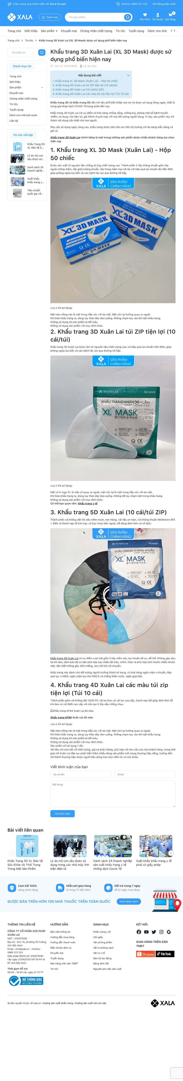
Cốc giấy (98, 937)
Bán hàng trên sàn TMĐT (64, 963)
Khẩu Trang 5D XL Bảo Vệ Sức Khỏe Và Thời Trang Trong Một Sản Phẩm (36, 146)
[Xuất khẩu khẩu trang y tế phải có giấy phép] (17, 181)
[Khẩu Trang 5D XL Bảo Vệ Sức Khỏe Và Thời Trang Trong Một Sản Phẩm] (17, 146)
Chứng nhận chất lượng (96, 31)
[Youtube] (146, 932)
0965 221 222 (15, 952)
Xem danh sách (129, 901)
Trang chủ (14, 31)
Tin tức (120, 31)
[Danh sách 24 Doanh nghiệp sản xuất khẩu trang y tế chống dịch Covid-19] (17, 170)
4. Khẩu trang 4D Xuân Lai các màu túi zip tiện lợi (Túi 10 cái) (91, 94)
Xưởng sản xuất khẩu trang (58, 1003)
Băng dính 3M (101, 963)
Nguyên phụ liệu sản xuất (107, 969)
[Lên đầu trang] (175, 1070)
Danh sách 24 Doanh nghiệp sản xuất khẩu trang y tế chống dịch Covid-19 (35, 169)
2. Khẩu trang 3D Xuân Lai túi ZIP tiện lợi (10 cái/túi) (85, 85)
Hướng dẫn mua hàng (62, 937)
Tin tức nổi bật (23, 135)
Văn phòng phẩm (102, 942)
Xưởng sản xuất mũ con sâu (90, 1003)
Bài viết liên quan (25, 830)
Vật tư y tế (99, 953)
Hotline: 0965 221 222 (134, 4)
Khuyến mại (69, 31)
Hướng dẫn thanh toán (63, 942)
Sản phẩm (48, 31)
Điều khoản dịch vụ (60, 947)
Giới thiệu (31, 31)
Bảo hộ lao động (102, 958)
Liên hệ (13, 120)
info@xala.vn (22, 949)
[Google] (169, 932)
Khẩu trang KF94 (60, 717)
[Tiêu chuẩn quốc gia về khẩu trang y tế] (17, 193)
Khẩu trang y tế (87, 503)
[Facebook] (139, 932)
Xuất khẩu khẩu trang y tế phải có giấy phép (36, 180)
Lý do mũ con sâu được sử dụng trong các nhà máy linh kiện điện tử (35, 157)
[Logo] (162, 1003)
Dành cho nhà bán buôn (164, 31)
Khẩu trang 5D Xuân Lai (64, 658)
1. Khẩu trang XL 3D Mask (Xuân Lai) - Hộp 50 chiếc (85, 81)
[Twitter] (154, 932)
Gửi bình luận (62, 813)
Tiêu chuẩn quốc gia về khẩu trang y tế (34, 192)
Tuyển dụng (136, 31)
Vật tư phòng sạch (103, 947)
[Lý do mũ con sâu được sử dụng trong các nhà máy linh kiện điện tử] (17, 158)
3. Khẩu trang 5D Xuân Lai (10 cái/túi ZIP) (78, 89)
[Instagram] (161, 932)
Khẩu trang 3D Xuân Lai (65, 137)
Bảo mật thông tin (60, 931)
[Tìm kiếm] (127, 17)
